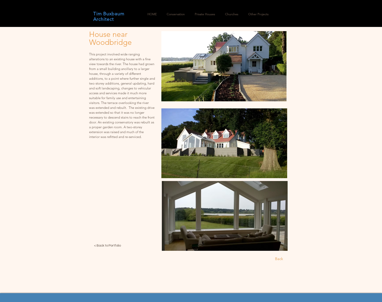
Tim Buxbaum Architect (109, 16)
